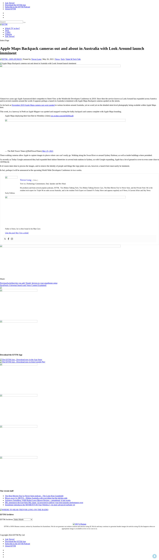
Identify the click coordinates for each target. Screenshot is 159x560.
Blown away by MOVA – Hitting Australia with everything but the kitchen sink (36, 498)
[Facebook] (8, 239)
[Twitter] (5, 239)
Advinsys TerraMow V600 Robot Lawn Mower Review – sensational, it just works (38, 500)
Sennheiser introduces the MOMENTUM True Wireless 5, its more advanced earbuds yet (40, 505)
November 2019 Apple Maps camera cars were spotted (33, 105)
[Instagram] (12, 239)
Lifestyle (8, 34)
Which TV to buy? (12, 28)
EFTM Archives (6, 519)
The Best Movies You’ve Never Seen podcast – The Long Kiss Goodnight (34, 496)
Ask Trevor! (10, 3)
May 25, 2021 (47, 151)
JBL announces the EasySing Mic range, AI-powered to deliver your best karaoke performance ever (44, 503)
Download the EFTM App (15, 5)
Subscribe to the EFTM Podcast (17, 7)
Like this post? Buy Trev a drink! (17, 233)
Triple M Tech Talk (73, 59)
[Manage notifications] (155, 556)
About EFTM (10, 9)
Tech (7, 30)
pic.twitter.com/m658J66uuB (62, 116)
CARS (7, 32)
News (57, 59)
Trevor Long (36, 59)
